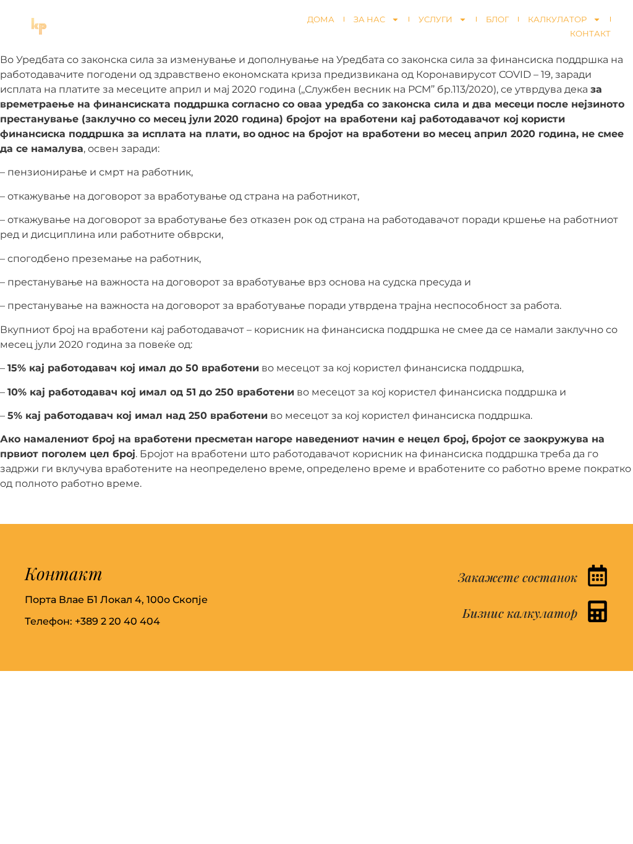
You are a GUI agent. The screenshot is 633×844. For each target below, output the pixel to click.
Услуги (435, 19)
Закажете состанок (517, 576)
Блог (497, 19)
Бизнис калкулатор (519, 612)
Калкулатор (557, 19)
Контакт (590, 33)
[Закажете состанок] (597, 575)
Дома (320, 19)
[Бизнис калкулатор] (597, 611)
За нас (369, 19)
